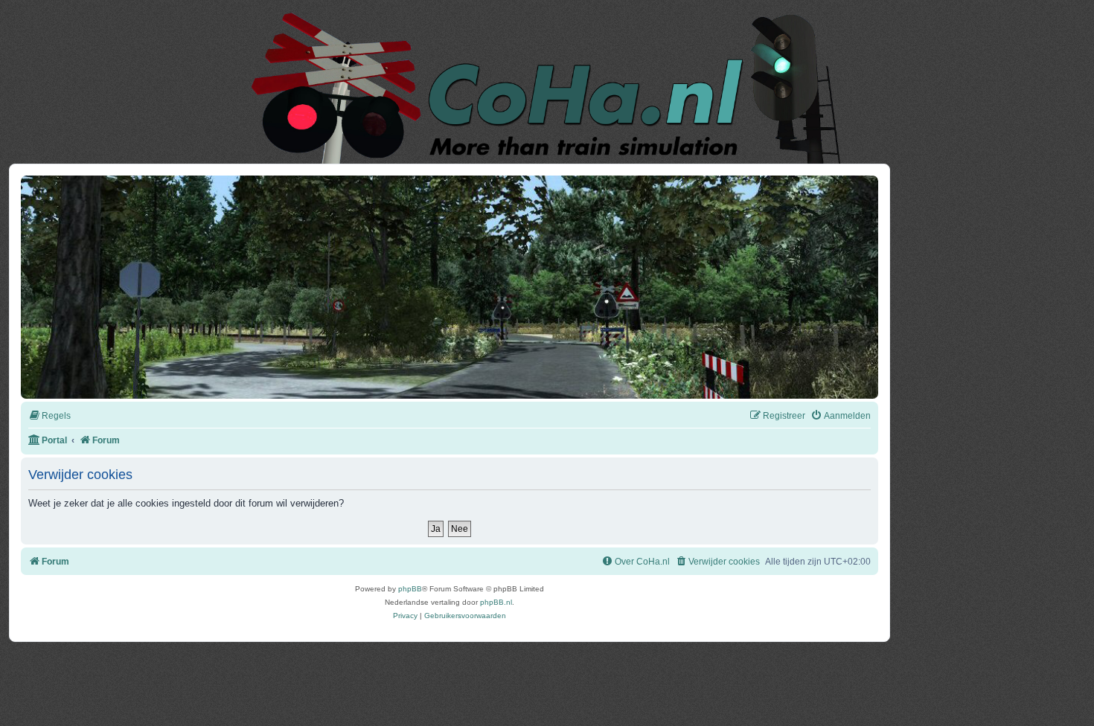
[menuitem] (49, 416)
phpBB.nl (496, 602)
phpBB (410, 589)
